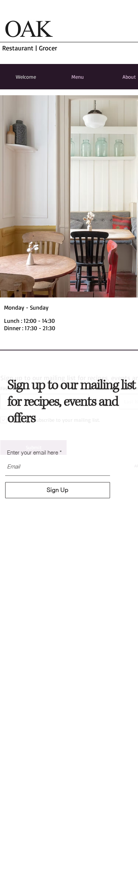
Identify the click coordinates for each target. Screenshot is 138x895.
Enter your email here (32, 452)
